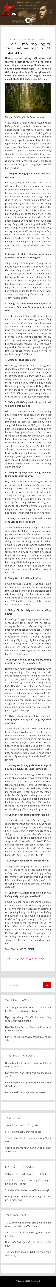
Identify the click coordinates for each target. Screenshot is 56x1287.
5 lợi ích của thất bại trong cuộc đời (23, 1131)
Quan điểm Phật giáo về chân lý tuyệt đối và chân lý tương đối (28, 1065)
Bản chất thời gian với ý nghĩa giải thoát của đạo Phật (28, 1074)
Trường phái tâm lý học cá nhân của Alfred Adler (28, 1140)
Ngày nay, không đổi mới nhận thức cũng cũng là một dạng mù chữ (28, 1019)
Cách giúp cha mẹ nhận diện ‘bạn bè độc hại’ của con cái (28, 1149)
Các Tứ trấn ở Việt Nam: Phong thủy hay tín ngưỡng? (28, 1234)
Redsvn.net (35, 1281)
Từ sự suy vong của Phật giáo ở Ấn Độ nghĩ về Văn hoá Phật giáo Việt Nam (28, 1224)
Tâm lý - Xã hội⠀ (27, 39)
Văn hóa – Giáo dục (18, 1000)
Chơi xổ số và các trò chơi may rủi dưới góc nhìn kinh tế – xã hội (28, 1182)
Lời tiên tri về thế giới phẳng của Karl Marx (27, 1092)
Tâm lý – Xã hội (15, 1118)
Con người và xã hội (33, 958)
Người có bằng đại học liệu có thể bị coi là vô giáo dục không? (28, 1029)
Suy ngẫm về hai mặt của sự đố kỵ (22, 1125)
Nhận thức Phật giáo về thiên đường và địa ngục (28, 1244)
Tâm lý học (16, 958)
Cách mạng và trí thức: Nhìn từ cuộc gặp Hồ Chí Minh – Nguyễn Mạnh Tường (28, 1009)
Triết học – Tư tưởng (20, 1055)
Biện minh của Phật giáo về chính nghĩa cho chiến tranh (28, 1084)
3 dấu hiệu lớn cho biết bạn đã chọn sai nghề (28, 1190)
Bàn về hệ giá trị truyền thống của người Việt (28, 1038)
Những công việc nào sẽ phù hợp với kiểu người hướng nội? (28, 1198)
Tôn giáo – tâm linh (18, 1215)
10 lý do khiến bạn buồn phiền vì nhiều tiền (27, 1174)
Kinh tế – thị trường (19, 1166)
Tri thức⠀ (41, 39)
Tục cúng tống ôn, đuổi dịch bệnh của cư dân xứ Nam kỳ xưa (28, 1253)
